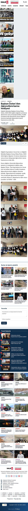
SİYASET (22, 5)
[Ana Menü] (26, 2)
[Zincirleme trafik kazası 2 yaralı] (21, 377)
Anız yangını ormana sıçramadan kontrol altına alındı (6, 446)
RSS (5, 504)
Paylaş (4, 143)
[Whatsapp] (21, 476)
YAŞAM (4, 494)
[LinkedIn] (16, 476)
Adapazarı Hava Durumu (8, 481)
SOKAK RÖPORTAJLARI (20, 494)
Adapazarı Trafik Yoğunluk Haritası (10, 483)
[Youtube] (19, 476)
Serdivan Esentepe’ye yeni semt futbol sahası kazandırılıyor (20, 289)
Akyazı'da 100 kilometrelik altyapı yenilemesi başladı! (7, 301)
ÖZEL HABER (22, 496)
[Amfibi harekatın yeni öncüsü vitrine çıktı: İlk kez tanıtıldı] (7, 408)
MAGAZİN (15, 496)
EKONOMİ (10, 494)
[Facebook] (6, 476)
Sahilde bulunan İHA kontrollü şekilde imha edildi (20, 400)
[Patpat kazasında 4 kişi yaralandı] (7, 392)
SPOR (9, 496)
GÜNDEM (3, 5)
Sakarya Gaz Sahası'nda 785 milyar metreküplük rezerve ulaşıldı (6, 431)
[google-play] (17, 499)
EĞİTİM (4, 496)
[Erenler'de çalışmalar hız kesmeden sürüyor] (7, 283)
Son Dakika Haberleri (7, 487)
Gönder (4, 323)
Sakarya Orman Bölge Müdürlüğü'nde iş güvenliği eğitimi (20, 446)
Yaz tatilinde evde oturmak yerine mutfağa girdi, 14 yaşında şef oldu (20, 302)
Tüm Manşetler (6, 486)
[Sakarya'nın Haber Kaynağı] (9, 2)
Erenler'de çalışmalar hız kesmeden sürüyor (6, 288)
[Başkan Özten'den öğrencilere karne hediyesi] (14, 133)
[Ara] (24, 2)
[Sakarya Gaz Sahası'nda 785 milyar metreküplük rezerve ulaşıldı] (7, 423)
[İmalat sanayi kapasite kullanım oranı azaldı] (21, 423)
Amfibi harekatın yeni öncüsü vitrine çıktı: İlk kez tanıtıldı (7, 415)
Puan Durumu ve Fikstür (8, 484)
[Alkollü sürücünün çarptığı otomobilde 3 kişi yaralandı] (7, 377)
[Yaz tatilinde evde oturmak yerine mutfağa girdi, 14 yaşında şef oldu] (21, 296)
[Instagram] (14, 476)
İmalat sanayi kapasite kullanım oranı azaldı (20, 431)
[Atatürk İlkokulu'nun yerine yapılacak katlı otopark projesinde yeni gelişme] (7, 270)
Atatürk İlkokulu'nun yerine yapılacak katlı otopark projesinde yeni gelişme (7, 276)
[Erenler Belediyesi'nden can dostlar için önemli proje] (21, 270)
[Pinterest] (11, 476)
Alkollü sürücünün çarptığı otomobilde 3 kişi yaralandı (6, 385)
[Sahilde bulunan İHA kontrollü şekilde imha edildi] (21, 392)
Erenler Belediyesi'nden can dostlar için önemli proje (21, 276)
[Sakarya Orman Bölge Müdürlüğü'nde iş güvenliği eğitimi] (21, 439)
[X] (9, 476)
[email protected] (14, 473)
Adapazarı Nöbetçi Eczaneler (9, 480)
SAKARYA (15, 5)
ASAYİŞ (9, 5)
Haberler (3, 101)
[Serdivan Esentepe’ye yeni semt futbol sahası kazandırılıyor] (21, 283)
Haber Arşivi (5, 489)
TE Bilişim (17, 509)
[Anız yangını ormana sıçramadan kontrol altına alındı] (7, 439)
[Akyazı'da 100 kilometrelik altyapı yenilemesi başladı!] (7, 296)
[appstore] (10, 499)
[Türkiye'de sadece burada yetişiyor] (21, 408)
